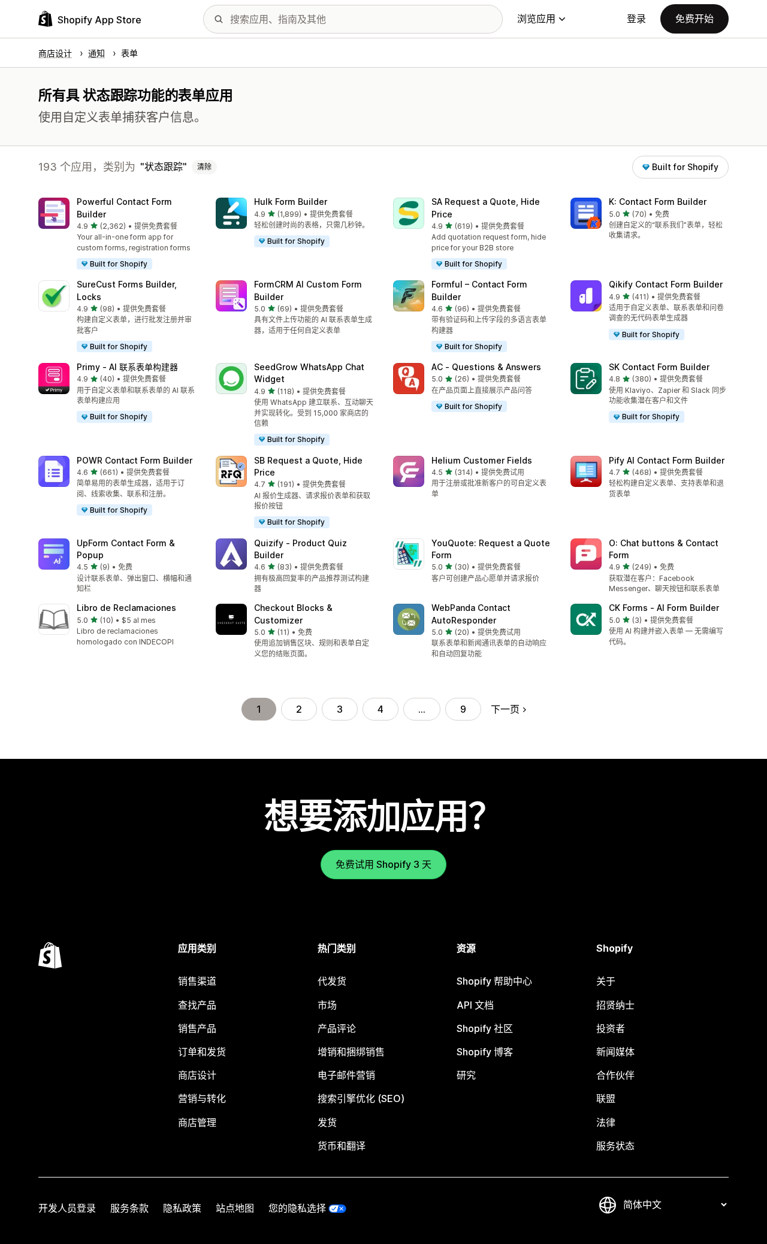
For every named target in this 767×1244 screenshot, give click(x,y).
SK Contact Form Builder (659, 367)
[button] (117, 234)
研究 (466, 1075)
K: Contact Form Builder (657, 201)
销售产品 (197, 1028)
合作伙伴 (615, 1075)
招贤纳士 (615, 1005)
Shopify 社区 (485, 1028)
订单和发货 (202, 1052)
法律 (605, 1122)
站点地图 (235, 1208)
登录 (636, 19)
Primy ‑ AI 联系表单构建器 (127, 367)
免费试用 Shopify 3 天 (383, 864)
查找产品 (197, 1005)
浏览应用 (536, 19)
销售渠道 (197, 981)
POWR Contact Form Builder (134, 460)
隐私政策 (182, 1208)
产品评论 (337, 1028)
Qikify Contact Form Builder (666, 284)
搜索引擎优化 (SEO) (361, 1098)
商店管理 (197, 1122)
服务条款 (129, 1208)
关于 (605, 981)
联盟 (605, 1098)
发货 (327, 1122)
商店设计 (197, 1075)
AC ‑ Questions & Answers (486, 367)
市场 (327, 1005)
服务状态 (615, 1146)
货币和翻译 (342, 1146)
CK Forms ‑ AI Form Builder (664, 608)
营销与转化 (202, 1098)
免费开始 (694, 19)
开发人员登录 (67, 1208)
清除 (204, 166)
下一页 (505, 709)
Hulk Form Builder (290, 201)
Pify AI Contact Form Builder (666, 460)
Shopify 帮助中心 (494, 981)
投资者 (610, 1028)
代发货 (332, 981)
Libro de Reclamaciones (126, 608)
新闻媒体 (615, 1052)
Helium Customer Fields (481, 460)
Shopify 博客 (485, 1052)
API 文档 (475, 1005)
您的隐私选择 (297, 1208)
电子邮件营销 (346, 1075)
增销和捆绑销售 (351, 1052)
